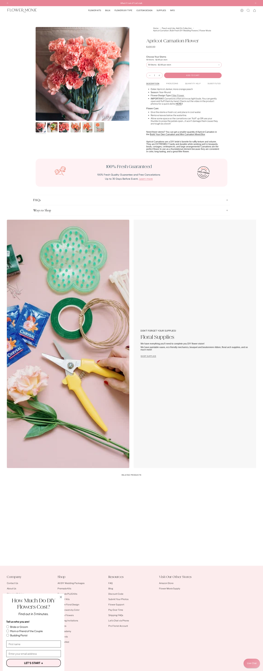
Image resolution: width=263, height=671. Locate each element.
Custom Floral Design (68, 604)
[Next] (255, 3)
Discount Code (115, 594)
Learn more (146, 178)
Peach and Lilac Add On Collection (177, 28)
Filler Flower (178, 95)
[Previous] (7, 3)
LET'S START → (33, 663)
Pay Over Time (115, 610)
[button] (94, 10)
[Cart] (254, 10)
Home (155, 28)
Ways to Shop (42, 210)
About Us (11, 588)
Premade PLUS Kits (67, 594)
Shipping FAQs (115, 615)
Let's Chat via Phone (118, 620)
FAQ (110, 583)
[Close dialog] (60, 597)
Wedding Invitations (68, 620)
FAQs (37, 200)
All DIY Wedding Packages (71, 583)
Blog (110, 588)
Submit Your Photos (118, 599)
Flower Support (116, 604)
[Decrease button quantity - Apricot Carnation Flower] (149, 75)
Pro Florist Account (118, 626)
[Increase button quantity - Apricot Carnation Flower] (159, 75)
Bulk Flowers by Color (69, 610)
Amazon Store (166, 583)
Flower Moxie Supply (169, 588)
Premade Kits (64, 588)
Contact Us (12, 583)
